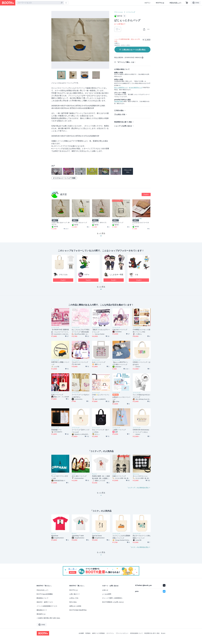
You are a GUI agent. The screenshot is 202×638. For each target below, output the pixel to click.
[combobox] (40, 2)
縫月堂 (63, 194)
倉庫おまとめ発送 (75, 606)
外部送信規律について (136, 633)
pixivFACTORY (118, 101)
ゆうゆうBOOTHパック (135, 87)
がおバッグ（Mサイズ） (99, 222)
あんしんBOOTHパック (121, 87)
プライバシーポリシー (122, 633)
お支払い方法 (120, 114)
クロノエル (63, 274)
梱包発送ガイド (42, 610)
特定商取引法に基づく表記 (123, 122)
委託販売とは (41, 614)
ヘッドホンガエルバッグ (79, 222)
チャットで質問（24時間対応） (112, 598)
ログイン (147, 2)
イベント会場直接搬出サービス (47, 606)
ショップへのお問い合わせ (123, 126)
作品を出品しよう (175, 2)
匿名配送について (42, 598)
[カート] (124, 16)
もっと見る (101, 287)
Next (107, 40)
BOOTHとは (160, 2)
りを (136, 274)
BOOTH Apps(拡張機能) (45, 594)
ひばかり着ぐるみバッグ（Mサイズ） (60, 223)
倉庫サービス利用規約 (98, 633)
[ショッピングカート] (187, 2)
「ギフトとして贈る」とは (125, 62)
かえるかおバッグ (117, 222)
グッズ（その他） (137, 218)
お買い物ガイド (74, 594)
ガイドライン (110, 633)
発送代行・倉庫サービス (45, 602)
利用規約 (87, 633)
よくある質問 (106, 594)
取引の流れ (120, 110)
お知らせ (105, 590)
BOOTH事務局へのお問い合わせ (113, 602)
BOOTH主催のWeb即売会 (78, 610)
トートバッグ (130, 12)
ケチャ (86, 274)
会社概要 (81, 633)
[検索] (61, 2)
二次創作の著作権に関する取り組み (48, 618)
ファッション (118, 12)
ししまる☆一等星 (116, 274)
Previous (53, 40)
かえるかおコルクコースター (140, 223)
